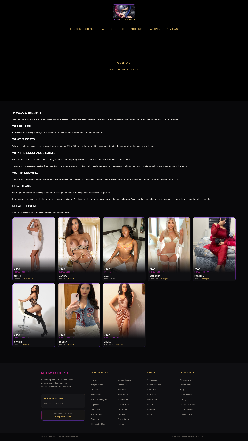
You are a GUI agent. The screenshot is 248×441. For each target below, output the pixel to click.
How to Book (185, 385)
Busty (149, 414)
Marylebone (96, 414)
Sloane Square (124, 380)
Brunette (151, 409)
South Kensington (99, 399)
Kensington (96, 395)
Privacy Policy (186, 414)
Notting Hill (122, 385)
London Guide (186, 409)
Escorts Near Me (187, 404)
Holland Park (123, 404)
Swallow (134, 69)
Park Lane (122, 409)
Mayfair (94, 380)
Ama (106, 276)
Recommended (154, 385)
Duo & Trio (152, 399)
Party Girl (151, 395)
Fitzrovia (121, 414)
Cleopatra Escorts (63, 417)
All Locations (185, 380)
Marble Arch (123, 399)
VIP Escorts (152, 380)
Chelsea (94, 390)
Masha (17, 276)
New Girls (151, 390)
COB (14, 132)
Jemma (108, 342)
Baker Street (123, 419)
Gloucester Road (28, 279)
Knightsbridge (97, 385)
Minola (63, 342)
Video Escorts (186, 395)
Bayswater (71, 279)
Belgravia (122, 390)
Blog (182, 390)
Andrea (63, 276)
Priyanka (199, 276)
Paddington (164, 279)
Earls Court (119, 344)
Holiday (183, 399)
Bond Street (123, 395)
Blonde (150, 404)
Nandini (18, 342)
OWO (19, 212)
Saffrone (154, 276)
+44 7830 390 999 (53, 398)
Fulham (121, 424)
